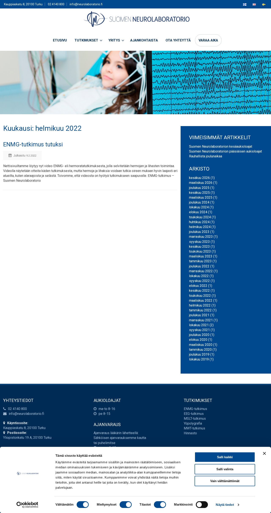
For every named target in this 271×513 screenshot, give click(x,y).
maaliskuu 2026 (200, 183)
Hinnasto (190, 433)
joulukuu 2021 (199, 315)
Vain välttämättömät (224, 481)
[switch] (126, 504)
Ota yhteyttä (178, 40)
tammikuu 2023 (200, 261)
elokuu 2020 (198, 340)
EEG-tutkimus (194, 414)
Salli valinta (224, 469)
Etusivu (60, 40)
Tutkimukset (86, 40)
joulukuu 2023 (199, 232)
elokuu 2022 (198, 286)
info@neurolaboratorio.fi (86, 4)
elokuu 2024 (198, 212)
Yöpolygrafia (193, 423)
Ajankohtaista (144, 40)
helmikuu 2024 (200, 227)
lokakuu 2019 (199, 359)
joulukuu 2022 (199, 266)
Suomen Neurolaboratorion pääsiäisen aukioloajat (225, 151)
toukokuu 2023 (200, 251)
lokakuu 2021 (199, 325)
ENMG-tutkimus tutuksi (33, 144)
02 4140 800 (17, 409)
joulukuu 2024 (199, 202)
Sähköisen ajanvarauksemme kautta (120, 438)
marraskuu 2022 (201, 271)
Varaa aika (208, 40)
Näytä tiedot (225, 504)
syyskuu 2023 (199, 242)
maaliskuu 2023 (200, 256)
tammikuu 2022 (200, 310)
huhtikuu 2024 (199, 222)
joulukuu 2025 (199, 188)
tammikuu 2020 (200, 350)
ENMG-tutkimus (195, 409)
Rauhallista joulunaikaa (205, 156)
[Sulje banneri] (264, 453)
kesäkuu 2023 (199, 247)
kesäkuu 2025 (199, 193)
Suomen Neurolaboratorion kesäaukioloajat (220, 146)
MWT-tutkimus (194, 428)
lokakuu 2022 (199, 276)
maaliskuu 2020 (200, 345)
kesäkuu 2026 (199, 178)
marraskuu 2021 (201, 320)
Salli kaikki (225, 457)
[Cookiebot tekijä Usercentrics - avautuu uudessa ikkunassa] (27, 505)
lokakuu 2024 (199, 207)
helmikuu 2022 (200, 305)
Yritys (114, 40)
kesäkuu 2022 (199, 291)
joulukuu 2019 (199, 354)
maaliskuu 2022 (200, 300)
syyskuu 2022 (199, 281)
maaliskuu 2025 (200, 197)
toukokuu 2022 (200, 296)
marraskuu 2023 (201, 237)
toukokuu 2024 (200, 217)
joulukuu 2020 (199, 335)
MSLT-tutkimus (195, 419)
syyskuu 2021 (199, 330)
